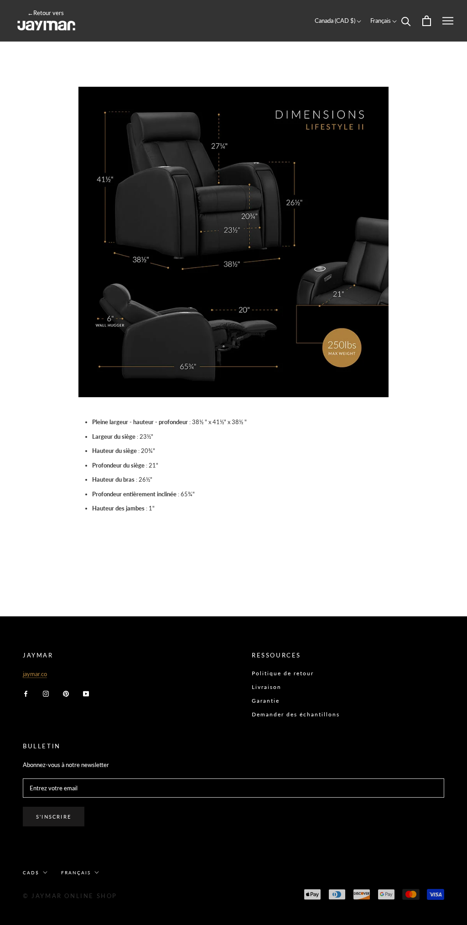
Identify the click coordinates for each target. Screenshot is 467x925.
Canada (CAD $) (336, 20)
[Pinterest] (66, 693)
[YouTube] (86, 693)
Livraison (266, 686)
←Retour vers (45, 12)
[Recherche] (406, 21)
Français (381, 20)
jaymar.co (35, 674)
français (76, 872)
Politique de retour (283, 673)
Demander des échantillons (296, 714)
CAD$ (31, 872)
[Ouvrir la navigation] (447, 21)
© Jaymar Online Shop (70, 895)
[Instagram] (46, 693)
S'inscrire (53, 817)
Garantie (266, 700)
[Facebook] (26, 693)
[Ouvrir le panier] (426, 21)
